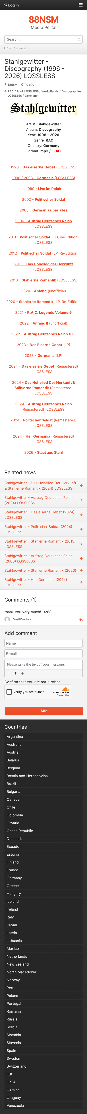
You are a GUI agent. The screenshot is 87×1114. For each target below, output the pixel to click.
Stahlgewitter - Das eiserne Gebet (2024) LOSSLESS (39, 515)
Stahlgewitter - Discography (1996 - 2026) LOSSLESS (34, 69)
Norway (13, 980)
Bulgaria (13, 791)
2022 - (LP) (43, 334)
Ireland (12, 909)
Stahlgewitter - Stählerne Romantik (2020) (40, 570)
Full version (21, 48)
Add (44, 711)
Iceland (13, 901)
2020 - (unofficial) (43, 291)
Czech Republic (20, 830)
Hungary (14, 893)
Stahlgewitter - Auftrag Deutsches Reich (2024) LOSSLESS (38, 500)
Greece (13, 885)
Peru (10, 987)
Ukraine (13, 1090)
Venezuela (15, 1105)
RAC (11, 91)
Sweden (13, 1058)
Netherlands (17, 956)
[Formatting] (9, 673)
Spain (11, 1050)
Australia (14, 744)
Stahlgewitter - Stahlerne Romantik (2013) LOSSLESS (40, 544)
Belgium (13, 768)
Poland (12, 995)
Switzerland (17, 1066)
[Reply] (79, 619)
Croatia (13, 823)
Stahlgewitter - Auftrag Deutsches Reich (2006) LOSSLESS (38, 558)
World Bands (50, 91)
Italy (10, 917)
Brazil (11, 783)
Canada (13, 799)
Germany (31, 95)
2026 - (43, 452)
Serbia (12, 1027)
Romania (14, 1011)
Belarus (13, 760)
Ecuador (14, 846)
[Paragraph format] (15, 673)
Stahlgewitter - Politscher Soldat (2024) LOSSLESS (38, 529)
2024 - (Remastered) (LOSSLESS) (43, 387)
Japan (12, 925)
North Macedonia (21, 972)
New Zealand (18, 964)
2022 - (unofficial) (43, 323)
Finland (13, 862)
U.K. (10, 1074)
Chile (11, 807)
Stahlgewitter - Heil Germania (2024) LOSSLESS (35, 582)
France (12, 870)
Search (79, 39)
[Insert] (22, 673)
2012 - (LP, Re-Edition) (44, 253)
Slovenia (14, 1042)
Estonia (13, 854)
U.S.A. (12, 1082)
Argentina (15, 736)
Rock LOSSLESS (28, 91)
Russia (12, 1019)
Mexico (13, 948)
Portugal (14, 1003)
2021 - (43, 312)
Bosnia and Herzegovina (27, 776)
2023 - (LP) (43, 344)
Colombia (15, 815)
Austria (13, 752)
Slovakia (14, 1035)
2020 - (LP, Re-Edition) (43, 301)
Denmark (14, 838)
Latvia (12, 933)
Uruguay (14, 1097)
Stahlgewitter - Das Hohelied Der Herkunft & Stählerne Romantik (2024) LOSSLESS (40, 486)
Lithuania (14, 940)
